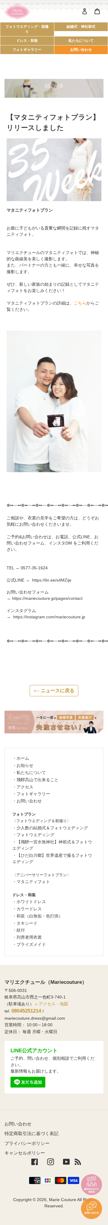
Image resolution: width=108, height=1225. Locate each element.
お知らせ (24, 765)
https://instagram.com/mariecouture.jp (49, 616)
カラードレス (29, 908)
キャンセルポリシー (24, 1152)
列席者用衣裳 (29, 937)
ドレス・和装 (27, 40)
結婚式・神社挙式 (81, 26)
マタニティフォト (33, 881)
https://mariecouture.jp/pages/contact (47, 598)
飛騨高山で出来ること (37, 779)
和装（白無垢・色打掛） (39, 916)
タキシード (27, 923)
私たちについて (81, 40)
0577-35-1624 (34, 567)
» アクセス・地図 (51, 1003)
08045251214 (26, 1011)
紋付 (20, 930)
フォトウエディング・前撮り (27, 29)
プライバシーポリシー (27, 1143)
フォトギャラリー (27, 49)
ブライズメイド (31, 944)
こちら (80, 303)
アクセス (24, 786)
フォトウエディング (35, 834)
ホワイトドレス (31, 901)
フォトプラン (24, 814)
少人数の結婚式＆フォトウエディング (52, 827)
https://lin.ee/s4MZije (51, 580)
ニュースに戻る (57, 690)
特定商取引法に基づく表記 (31, 1133)
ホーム (22, 758)
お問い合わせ (81, 49)
